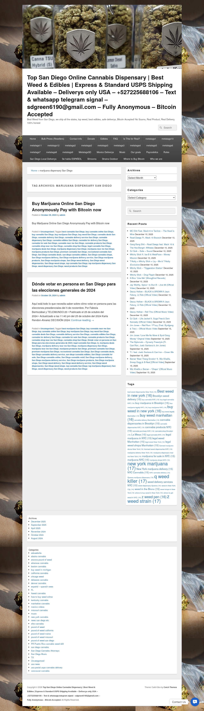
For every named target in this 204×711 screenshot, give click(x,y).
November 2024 (38, 531)
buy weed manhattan (149, 417)
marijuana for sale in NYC (158, 456)
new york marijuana (147, 465)
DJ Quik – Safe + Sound (141, 251)
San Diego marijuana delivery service (76, 257)
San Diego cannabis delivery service (48, 354)
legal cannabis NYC (156, 435)
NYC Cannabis (138, 472)
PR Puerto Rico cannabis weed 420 (47, 643)
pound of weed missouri (42, 637)
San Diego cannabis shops (100, 254)
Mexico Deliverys (105, 152)
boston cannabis (38, 566)
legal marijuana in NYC (149, 436)
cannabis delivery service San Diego (81, 237)
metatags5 (151, 145)
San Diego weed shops (55, 263)
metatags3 (103, 145)
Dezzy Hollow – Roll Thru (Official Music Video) (152, 311)
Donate (91, 138)
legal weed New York (155, 442)
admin (62, 214)
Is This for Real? (131, 138)
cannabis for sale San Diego (44, 243)
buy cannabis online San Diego (99, 231)
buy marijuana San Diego (66, 234)
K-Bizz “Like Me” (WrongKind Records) (147, 278)
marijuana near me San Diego (100, 248)
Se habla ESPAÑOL (72, 158)
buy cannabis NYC (150, 399)
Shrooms (91, 158)
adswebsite (36, 552)
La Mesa (138, 434)
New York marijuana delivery (154, 468)
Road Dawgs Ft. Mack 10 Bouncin (145, 237)
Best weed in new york (150, 393)
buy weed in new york (150, 408)
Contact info (76, 138)
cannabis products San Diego (98, 243)
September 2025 (38, 524)
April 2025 (35, 528)
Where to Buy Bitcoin (134, 158)
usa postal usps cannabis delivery (46, 667)
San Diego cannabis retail (73, 357)
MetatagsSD (85, 152)
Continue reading (82, 320)
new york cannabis (39, 616)
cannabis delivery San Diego (51, 237)
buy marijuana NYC (157, 407)
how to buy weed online (42, 596)
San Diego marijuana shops (53, 260)
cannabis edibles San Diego (65, 240)
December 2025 (38, 521)
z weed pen (154, 496)
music (34, 613)
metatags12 (53, 145)
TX (32, 657)
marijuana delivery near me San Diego (59, 345)
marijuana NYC (138, 459)
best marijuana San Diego (73, 328)
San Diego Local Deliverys (43, 158)
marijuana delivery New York (140, 452)
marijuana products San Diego (45, 251)
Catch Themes (170, 687)
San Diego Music (39, 654)
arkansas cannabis (39, 563)
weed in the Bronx (147, 489)
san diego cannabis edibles (74, 254)
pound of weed (37, 626)
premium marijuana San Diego (45, 351)
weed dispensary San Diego (50, 266)
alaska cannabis (38, 556)
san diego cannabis (40, 647)
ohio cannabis (37, 623)
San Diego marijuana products (80, 360)
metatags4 (135, 145)
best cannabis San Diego (73, 231)
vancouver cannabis (40, 670)
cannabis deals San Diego (43, 334)
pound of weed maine (41, 633)
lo (98, 342)
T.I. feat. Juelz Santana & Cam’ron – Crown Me (152, 352)
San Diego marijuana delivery (45, 257)
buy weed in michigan (41, 569)
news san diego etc (40, 620)
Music (122, 152)
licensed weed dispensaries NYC (158, 449)
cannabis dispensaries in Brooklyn (148, 421)
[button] (195, 702)
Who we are (156, 158)
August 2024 (37, 538)
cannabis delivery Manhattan (146, 420)
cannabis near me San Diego (71, 243)
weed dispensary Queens (149, 485)
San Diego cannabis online (49, 357)
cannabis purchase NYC (143, 431)
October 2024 (37, 534)
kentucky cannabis (39, 600)
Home (33, 138)
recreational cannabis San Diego (75, 351)
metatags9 (67, 152)
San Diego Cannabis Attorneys (45, 650)
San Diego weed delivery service (76, 363)
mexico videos (37, 606)
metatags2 (70, 145)
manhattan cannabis (40, 603)
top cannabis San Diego (76, 263)
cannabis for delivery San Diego (93, 240)
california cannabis (39, 573)
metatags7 (35, 152)
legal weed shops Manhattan (149, 443)
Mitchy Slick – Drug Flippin (142, 274)
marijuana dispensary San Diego (72, 248)
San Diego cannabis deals (50, 254)
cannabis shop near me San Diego (47, 246)
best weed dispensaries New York (142, 392)
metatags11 (36, 145)
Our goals (136, 152)
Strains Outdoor (110, 158)
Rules (166, 152)
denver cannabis (38, 583)
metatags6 (167, 145)
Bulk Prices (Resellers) (52, 138)
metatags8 (51, 152)
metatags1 (151, 138)
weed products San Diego (75, 266)
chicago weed (37, 576)
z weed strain (148, 498)
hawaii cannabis (38, 593)
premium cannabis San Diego (73, 251)
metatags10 (168, 138)
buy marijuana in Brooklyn (152, 403)
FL (32, 589)
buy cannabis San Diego (43, 234)
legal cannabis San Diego (99, 246)
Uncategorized (47, 231)
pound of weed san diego (42, 640)
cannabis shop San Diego (75, 246)
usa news (35, 664)
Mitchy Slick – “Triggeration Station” (146, 267)
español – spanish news (42, 586)
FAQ (115, 138)
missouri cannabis (39, 610)
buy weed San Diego (87, 234)
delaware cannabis (39, 579)
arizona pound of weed (41, 559)
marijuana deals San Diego (44, 248)
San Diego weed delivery (78, 260)
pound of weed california (42, 630)
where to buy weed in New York (149, 493)
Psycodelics (152, 152)
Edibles (104, 138)
